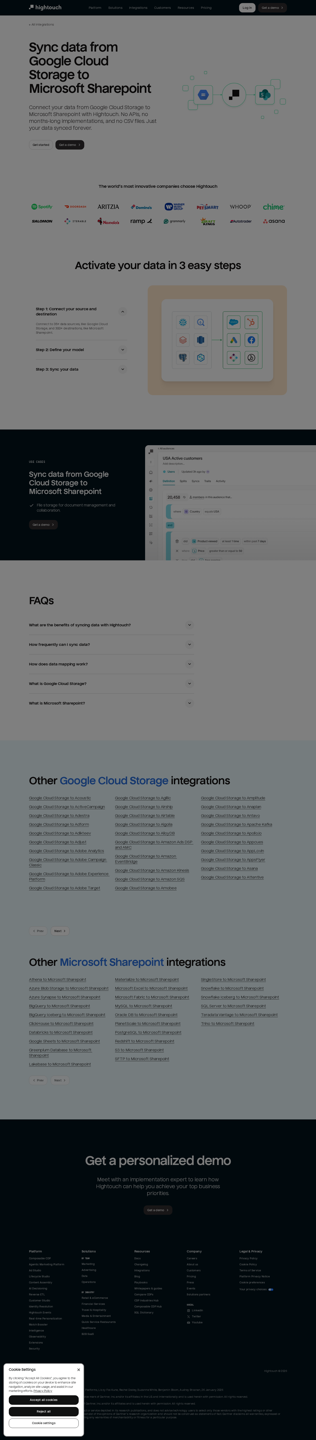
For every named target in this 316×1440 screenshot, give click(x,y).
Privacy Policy (43, 1391)
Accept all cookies (44, 1400)
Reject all (44, 1411)
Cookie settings (44, 1423)
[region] (43, 1400)
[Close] (78, 1369)
